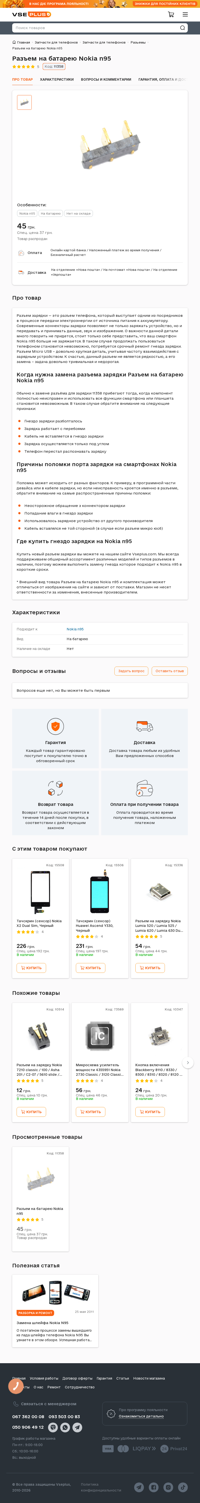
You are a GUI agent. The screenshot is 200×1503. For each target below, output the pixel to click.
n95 (81, 629)
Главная (23, 42)
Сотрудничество (80, 1387)
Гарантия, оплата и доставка (169, 79)
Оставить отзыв (170, 671)
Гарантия (55, 742)
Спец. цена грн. (34, 232)
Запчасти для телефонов (56, 42)
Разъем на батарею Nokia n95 (40, 1211)
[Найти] (182, 28)
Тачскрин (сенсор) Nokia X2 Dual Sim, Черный (39, 923)
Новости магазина (149, 1378)
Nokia (72, 629)
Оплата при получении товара (144, 804)
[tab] (24, 102)
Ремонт (54, 1387)
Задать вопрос (131, 671)
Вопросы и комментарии (106, 79)
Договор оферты (77, 1378)
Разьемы (138, 42)
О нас (38, 1387)
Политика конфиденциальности (101, 1487)
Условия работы (44, 1378)
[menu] (183, 14)
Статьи (122, 1378)
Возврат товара (55, 804)
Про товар (22, 79)
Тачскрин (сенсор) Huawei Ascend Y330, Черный (94, 926)
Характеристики (57, 79)
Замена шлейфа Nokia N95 (42, 1323)
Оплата (35, 253)
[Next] (188, 1062)
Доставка (37, 272)
